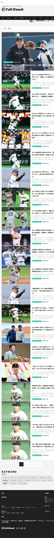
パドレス (49, 477)
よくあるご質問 (5, 522)
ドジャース (5, 477)
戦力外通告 (5, 480)
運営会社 (20, 520)
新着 (3, 18)
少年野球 (22, 512)
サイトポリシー (41, 520)
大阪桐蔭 (5, 483)
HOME (4, 28)
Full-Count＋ (9, 18)
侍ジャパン (35, 18)
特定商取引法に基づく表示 (30, 520)
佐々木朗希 (18, 507)
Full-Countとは (5, 520)
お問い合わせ (14, 520)
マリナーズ (50, 480)
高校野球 (3, 512)
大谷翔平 (15, 18)
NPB (26, 18)
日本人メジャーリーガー (6, 507)
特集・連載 (21, 18)
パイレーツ (36, 480)
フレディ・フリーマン (23, 477)
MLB (30, 18)
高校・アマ (41, 18)
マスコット (14, 483)
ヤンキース (43, 480)
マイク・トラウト (13, 480)
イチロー (22, 507)
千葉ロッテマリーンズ (48, 502)
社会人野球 (13, 512)
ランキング (47, 18)
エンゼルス (42, 477)
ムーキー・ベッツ (13, 477)
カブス (20, 480)
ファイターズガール (23, 483)
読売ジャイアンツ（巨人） (49, 498)
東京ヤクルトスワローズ (49, 500)
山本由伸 (13, 507)
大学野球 (7, 512)
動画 (3, 516)
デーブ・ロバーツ (33, 477)
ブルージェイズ (28, 480)
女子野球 (17, 512)
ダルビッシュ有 (28, 507)
